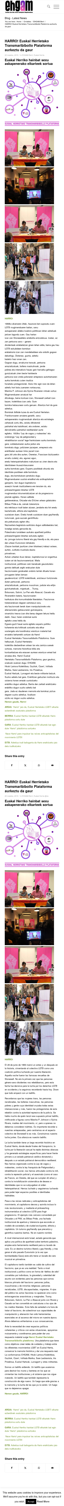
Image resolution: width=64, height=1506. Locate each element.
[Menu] (54, 6)
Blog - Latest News (16, 18)
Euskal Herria (39, 55)
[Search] (47, 6)
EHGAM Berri (27, 55)
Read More (43, 1501)
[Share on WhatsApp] (38, 765)
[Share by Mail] (52, 765)
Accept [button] (31, 1501)
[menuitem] (47, 6)
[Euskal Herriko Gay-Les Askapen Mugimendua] (26, 6)
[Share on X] (25, 765)
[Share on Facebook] (11, 765)
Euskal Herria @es (41, 796)
